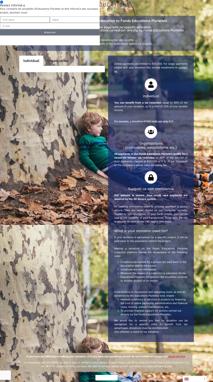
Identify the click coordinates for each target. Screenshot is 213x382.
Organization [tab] (57, 60)
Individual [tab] (31, 60)
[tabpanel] (62, 69)
